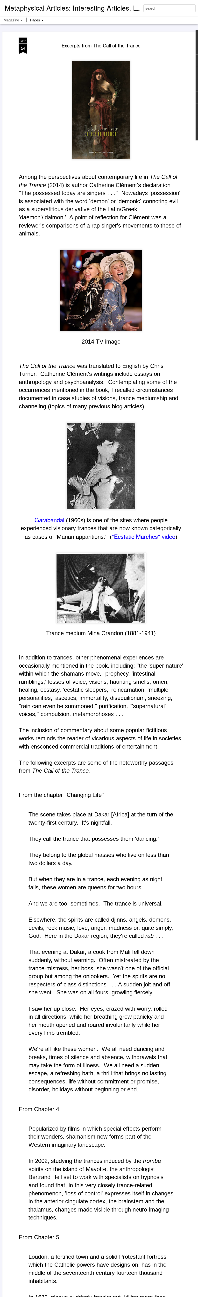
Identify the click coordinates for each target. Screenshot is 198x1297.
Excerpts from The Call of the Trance (101, 45)
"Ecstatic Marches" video (143, 536)
